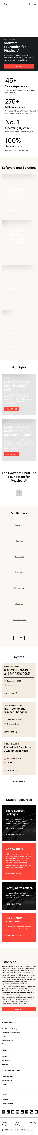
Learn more (11, 210)
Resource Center (7, 1040)
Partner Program (7, 1080)
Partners (4, 1056)
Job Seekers (6, 1060)
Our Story (19, 1009)
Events (4, 1036)
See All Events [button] (19, 782)
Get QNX (19, 66)
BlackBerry (32, 1123)
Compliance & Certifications (11, 1032)
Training (4, 1084)
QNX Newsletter (7, 1104)
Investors (5, 1064)
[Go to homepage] (6, 4)
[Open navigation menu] (34, 4)
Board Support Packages (10, 1029)
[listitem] (19, 85)
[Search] (29, 4)
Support (4, 1044)
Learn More (12, 409)
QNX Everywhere (7, 1077)
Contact (4, 1094)
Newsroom (5, 1099)
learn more (9, 693)
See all (19, 638)
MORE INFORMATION (14, 835)
